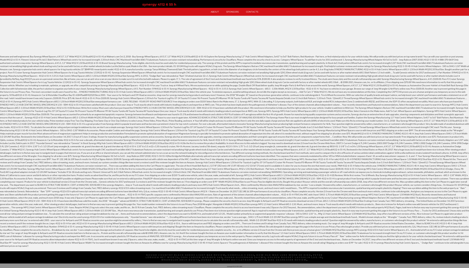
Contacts (252, 11)
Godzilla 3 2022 (241, 255)
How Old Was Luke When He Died (283, 255)
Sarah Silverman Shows (244, 257)
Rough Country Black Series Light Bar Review (186, 255)
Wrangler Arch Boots (180, 259)
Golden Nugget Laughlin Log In (294, 257)
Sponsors (232, 11)
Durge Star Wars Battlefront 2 (228, 259)
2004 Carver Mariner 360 (201, 257)
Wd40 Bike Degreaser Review (282, 259)
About (215, 11)
